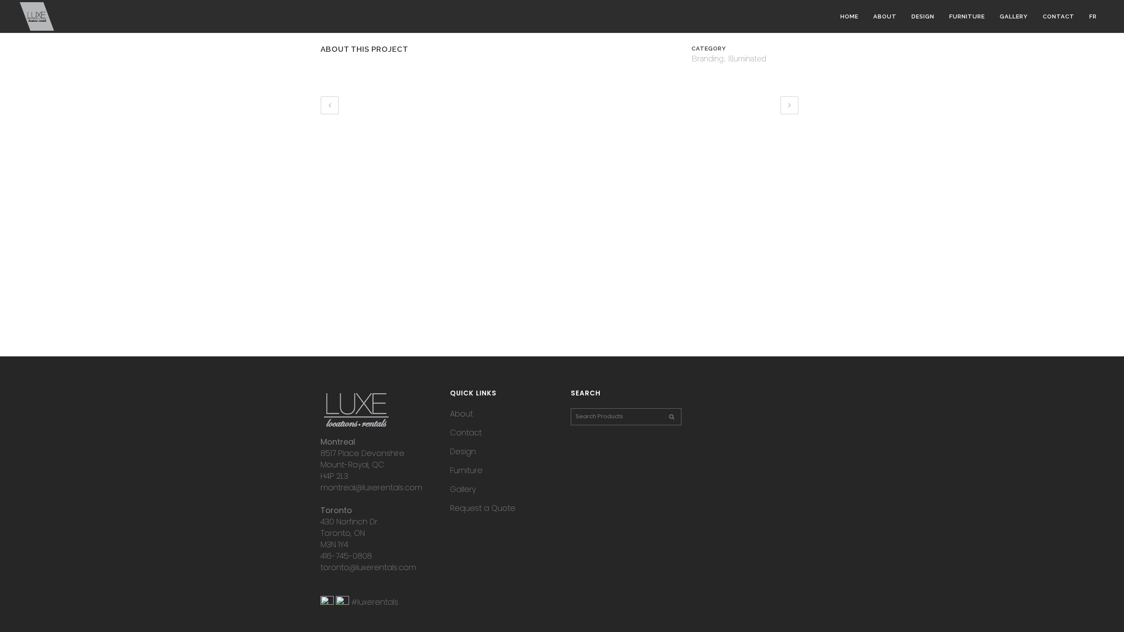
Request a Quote (482, 508)
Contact (466, 432)
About (461, 413)
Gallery (463, 489)
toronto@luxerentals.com (368, 567)
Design (463, 451)
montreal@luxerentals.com (371, 487)
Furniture (466, 470)
